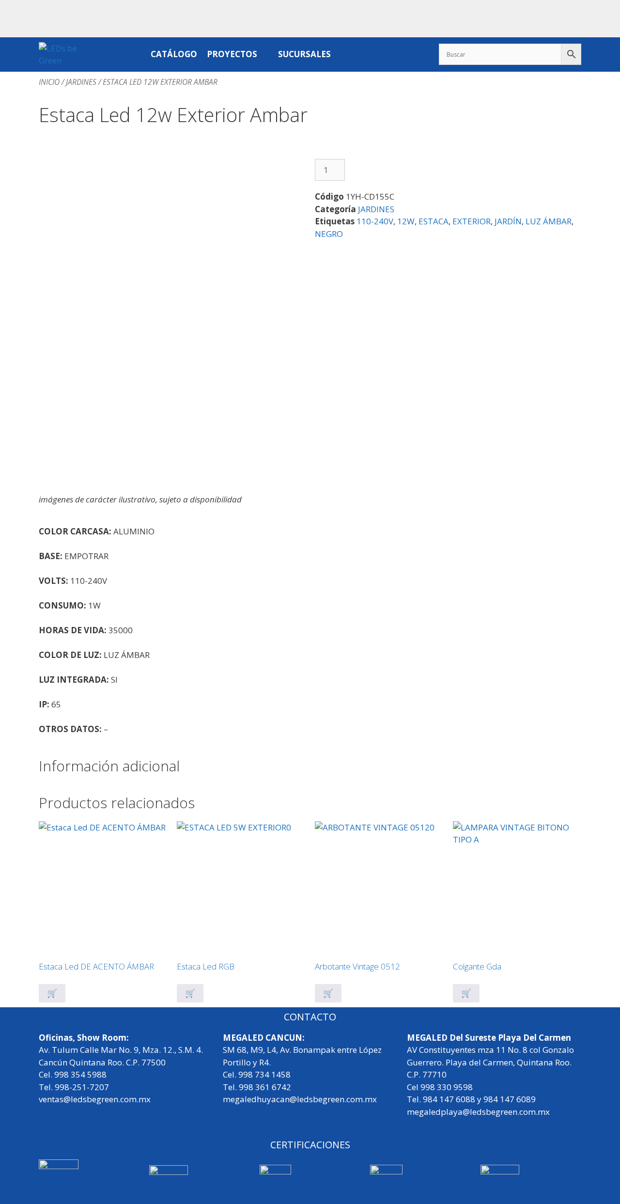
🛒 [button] (328, 993)
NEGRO (329, 233)
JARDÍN (508, 221)
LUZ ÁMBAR (549, 221)
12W (406, 221)
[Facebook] (540, 17)
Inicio (49, 82)
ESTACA (433, 221)
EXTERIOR (471, 221)
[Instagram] (569, 17)
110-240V (374, 221)
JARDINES (81, 82)
